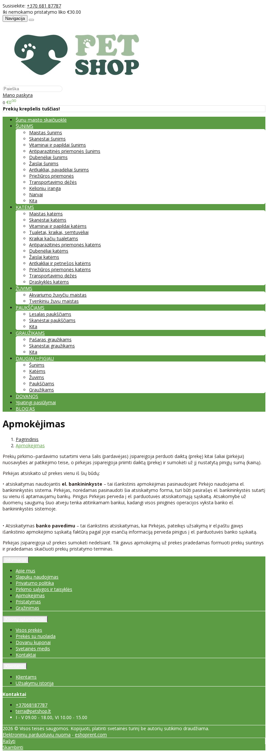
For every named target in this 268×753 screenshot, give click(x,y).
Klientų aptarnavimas (25, 619)
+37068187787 (31, 705)
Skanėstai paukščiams (52, 320)
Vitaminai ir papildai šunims (57, 145)
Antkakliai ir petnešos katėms (60, 263)
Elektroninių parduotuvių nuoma (37, 734)
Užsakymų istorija (35, 683)
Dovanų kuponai (33, 642)
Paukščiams (41, 383)
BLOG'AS (25, 409)
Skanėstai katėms (47, 220)
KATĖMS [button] (25, 207)
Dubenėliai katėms (48, 251)
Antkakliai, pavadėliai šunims (59, 170)
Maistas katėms (46, 214)
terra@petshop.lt (33, 711)
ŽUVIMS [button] (24, 288)
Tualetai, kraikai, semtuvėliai (59, 232)
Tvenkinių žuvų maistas (54, 301)
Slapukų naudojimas (37, 577)
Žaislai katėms (44, 257)
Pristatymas (28, 601)
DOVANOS (27, 396)
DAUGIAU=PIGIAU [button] (35, 358)
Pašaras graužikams (50, 339)
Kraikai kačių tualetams (53, 238)
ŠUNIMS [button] (24, 126)
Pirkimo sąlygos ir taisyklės (44, 589)
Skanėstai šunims (47, 139)
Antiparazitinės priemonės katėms (65, 245)
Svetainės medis (33, 648)
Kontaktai (26, 655)
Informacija (15, 559)
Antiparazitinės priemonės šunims (64, 151)
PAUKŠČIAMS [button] (30, 307)
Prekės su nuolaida (36, 636)
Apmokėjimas (30, 595)
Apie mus (25, 571)
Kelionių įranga (45, 188)
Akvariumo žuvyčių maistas (58, 295)
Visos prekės (29, 630)
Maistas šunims (45, 132)
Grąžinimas (27, 608)
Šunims (36, 365)
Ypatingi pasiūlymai (36, 402)
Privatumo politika (35, 583)
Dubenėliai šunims (48, 157)
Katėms (37, 371)
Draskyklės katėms (49, 282)
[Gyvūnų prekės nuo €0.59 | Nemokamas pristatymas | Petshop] (80, 82)
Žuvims (36, 377)
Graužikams (41, 390)
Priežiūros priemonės (51, 176)
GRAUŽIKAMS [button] (30, 333)
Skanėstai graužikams (52, 346)
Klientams (14, 666)
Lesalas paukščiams (50, 314)
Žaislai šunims (44, 163)
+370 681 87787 (44, 6)
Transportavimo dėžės (53, 182)
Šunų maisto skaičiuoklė (41, 120)
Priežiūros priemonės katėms (60, 269)
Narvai (36, 194)
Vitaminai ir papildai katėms (58, 226)
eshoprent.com (91, 734)
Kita (33, 201)
